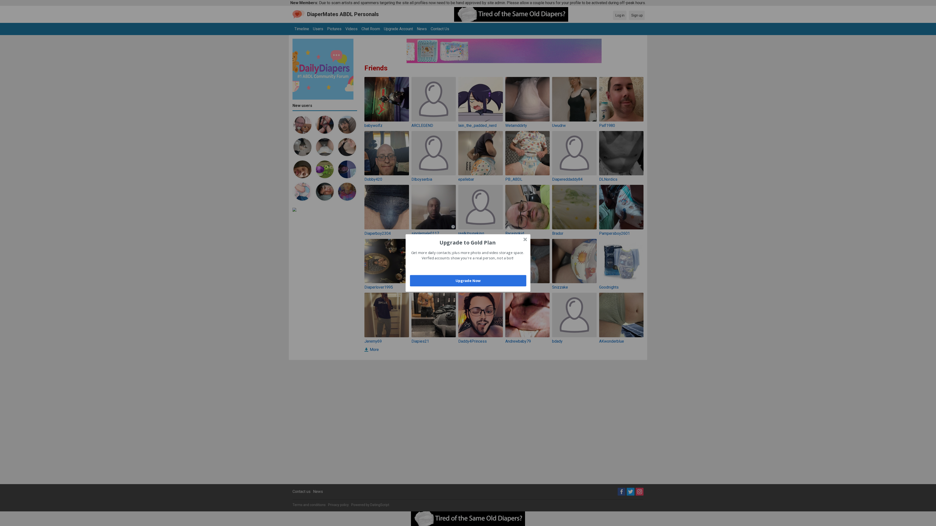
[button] (467, 242)
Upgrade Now (468, 280)
